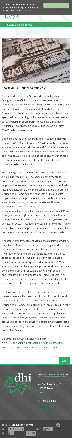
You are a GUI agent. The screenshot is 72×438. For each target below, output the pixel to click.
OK (56, 5)
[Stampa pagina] (58, 425)
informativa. (28, 10)
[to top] (64, 360)
